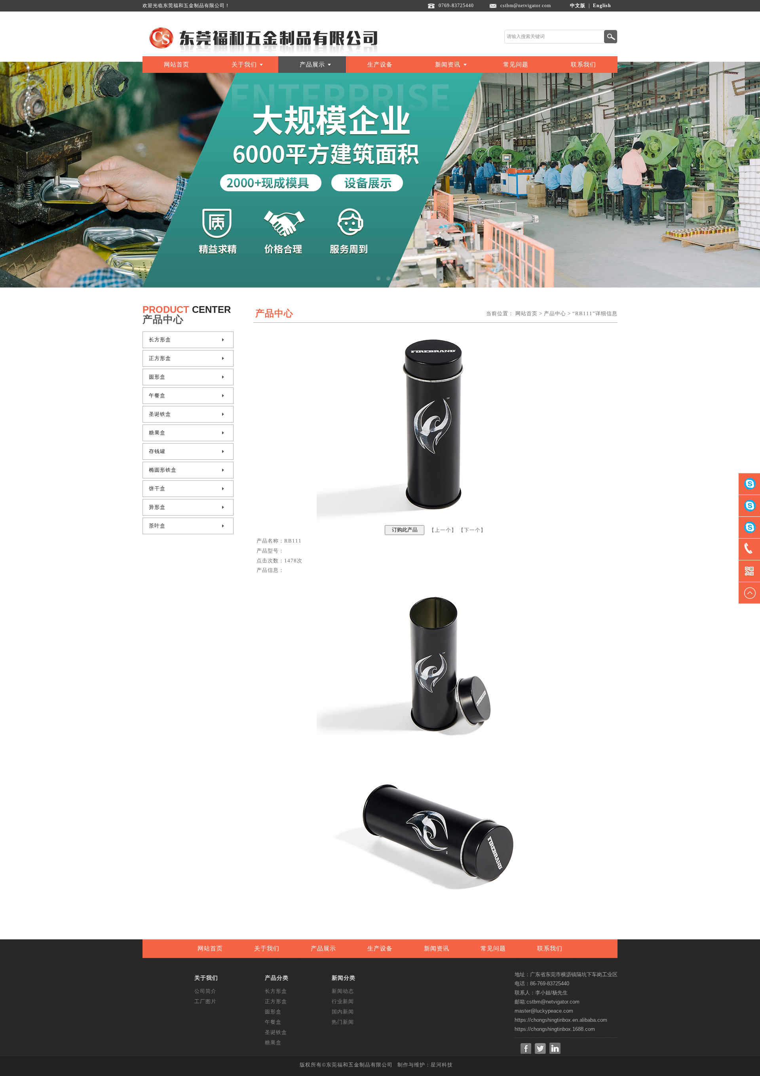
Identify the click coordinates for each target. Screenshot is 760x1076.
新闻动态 (343, 991)
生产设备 (380, 64)
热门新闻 (343, 1022)
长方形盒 (160, 340)
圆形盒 (157, 377)
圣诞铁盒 (160, 414)
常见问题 (515, 64)
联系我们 (583, 64)
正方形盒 (160, 358)
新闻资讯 (447, 64)
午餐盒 (157, 395)
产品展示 (312, 64)
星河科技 (442, 1065)
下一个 (472, 530)
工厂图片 (205, 1001)
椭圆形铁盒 (163, 470)
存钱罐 (157, 451)
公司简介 (205, 991)
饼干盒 (157, 488)
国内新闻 (343, 1012)
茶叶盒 (157, 526)
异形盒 (157, 507)
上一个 (443, 530)
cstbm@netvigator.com (525, 5)
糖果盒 (157, 433)
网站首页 (176, 64)
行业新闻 (343, 1001)
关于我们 (244, 64)
